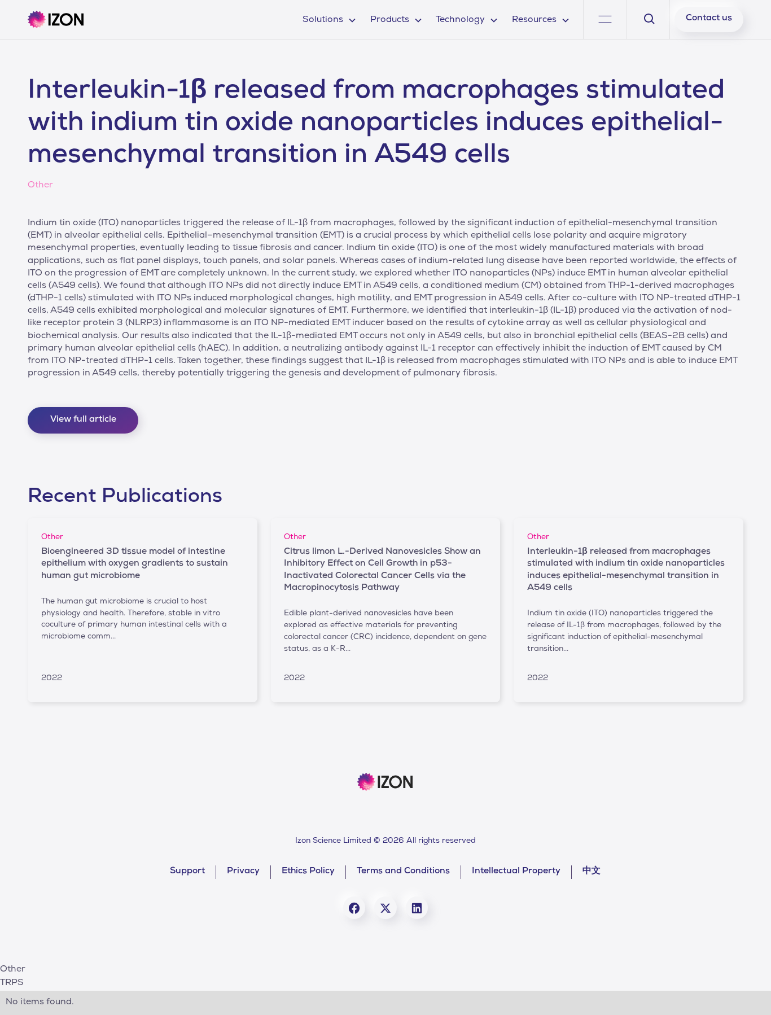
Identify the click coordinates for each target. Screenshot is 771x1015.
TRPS (12, 983)
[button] (330, 19)
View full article (83, 420)
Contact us (709, 18)
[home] (55, 20)
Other (12, 969)
